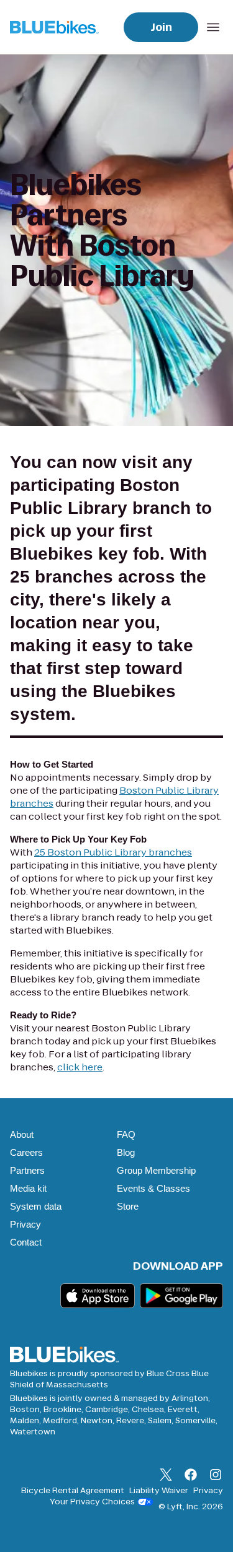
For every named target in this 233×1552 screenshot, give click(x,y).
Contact (26, 1242)
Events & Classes (153, 1188)
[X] (165, 1476)
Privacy (25, 1224)
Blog (126, 1152)
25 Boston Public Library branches (113, 852)
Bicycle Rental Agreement (72, 1490)
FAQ (126, 1134)
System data (36, 1206)
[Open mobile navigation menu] (213, 27)
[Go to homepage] (57, 27)
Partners (27, 1170)
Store (128, 1206)
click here (80, 1066)
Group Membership (156, 1170)
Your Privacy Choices (92, 1501)
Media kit (28, 1188)
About (22, 1134)
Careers (26, 1152)
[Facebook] (190, 1476)
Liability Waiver (158, 1490)
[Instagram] (215, 1476)
